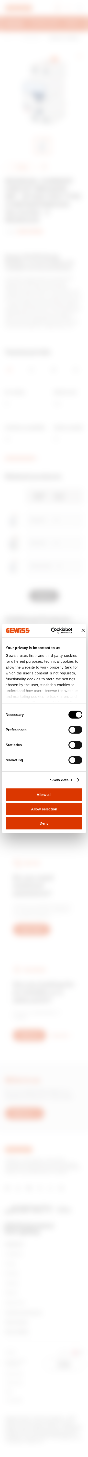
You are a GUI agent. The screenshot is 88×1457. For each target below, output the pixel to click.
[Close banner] (83, 630)
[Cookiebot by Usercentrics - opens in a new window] (53, 630)
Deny (44, 823)
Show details (61, 780)
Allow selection (44, 809)
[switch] (75, 730)
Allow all (44, 795)
